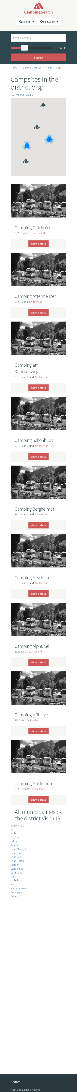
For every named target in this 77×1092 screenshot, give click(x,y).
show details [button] (38, 244)
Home (14, 68)
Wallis (48, 68)
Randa (14, 845)
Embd (14, 833)
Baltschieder (18, 825)
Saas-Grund (17, 861)
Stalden (15, 864)
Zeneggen (16, 892)
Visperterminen (19, 888)
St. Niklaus (16, 872)
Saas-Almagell (18, 849)
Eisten (14, 829)
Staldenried (17, 868)
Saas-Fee (16, 857)
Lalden (14, 841)
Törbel (14, 880)
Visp (13, 884)
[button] (33, 121)
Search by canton (31, 68)
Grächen (15, 837)
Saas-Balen (17, 853)
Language (49, 21)
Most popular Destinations (25, 1089)
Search (27, 21)
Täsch (14, 876)
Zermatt (15, 896)
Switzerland (17, 95)
